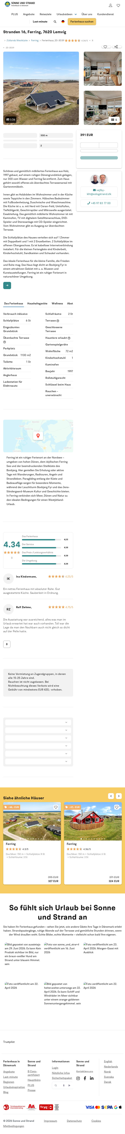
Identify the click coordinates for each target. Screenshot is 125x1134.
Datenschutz (74, 1121)
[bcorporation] (57, 1109)
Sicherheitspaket (62, 1078)
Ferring (35, 40)
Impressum (50, 1121)
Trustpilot (9, 1042)
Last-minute (40, 21)
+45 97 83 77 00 (101, 203)
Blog (5, 1092)
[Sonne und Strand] (20, 5)
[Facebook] (85, 1078)
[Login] (110, 5)
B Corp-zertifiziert (34, 1073)
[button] (23, 961)
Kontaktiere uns (84, 1071)
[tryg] (47, 1109)
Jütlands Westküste (17, 40)
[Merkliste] (118, 5)
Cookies (96, 1121)
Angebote (29, 14)
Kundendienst (105, 14)
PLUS (14, 14)
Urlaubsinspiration (14, 1087)
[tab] (20, 839)
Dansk (107, 1082)
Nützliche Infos (61, 1073)
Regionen (8, 1082)
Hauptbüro (34, 1080)
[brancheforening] (14, 1109)
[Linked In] (91, 1078)
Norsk (107, 1072)
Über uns (87, 14)
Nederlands (111, 1067)
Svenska (109, 1077)
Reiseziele (45, 14)
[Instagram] (78, 1078)
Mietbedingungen (13, 1126)
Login (55, 1068)
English (108, 1061)
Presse (31, 1090)
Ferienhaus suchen (81, 21)
